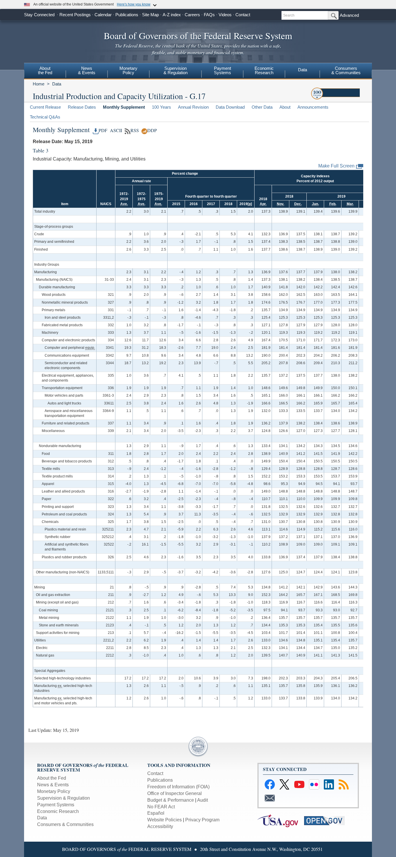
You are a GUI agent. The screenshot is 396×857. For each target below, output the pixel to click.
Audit (202, 800)
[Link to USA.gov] (280, 820)
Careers (192, 14)
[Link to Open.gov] (327, 820)
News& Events (86, 70)
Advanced (349, 15)
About (284, 107)
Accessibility (160, 826)
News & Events (53, 784)
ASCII (115, 130)
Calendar (103, 14)
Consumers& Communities (346, 70)
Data (302, 69)
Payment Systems (55, 804)
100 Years (161, 107)
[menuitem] (45, 71)
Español (155, 813)
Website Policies (164, 819)
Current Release (45, 107)
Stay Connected (39, 14)
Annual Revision (193, 107)
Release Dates (82, 107)
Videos (225, 14)
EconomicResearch (264, 70)
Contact (242, 14)
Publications (126, 14)
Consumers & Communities (65, 824)
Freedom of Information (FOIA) (178, 786)
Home (38, 83)
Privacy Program (202, 819)
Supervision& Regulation (176, 70)
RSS (134, 130)
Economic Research (58, 811)
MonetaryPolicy (128, 70)
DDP (152, 130)
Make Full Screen (336, 165)
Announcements (312, 107)
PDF (103, 130)
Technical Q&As (45, 116)
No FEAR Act (161, 806)
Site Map (150, 14)
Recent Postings (75, 14)
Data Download (230, 107)
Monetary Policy (53, 791)
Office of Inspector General (174, 793)
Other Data (262, 107)
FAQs (209, 14)
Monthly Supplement (124, 107)
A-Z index (172, 14)
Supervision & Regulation (63, 798)
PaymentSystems (222, 70)
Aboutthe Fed (45, 70)
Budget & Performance (170, 800)
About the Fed (51, 778)
